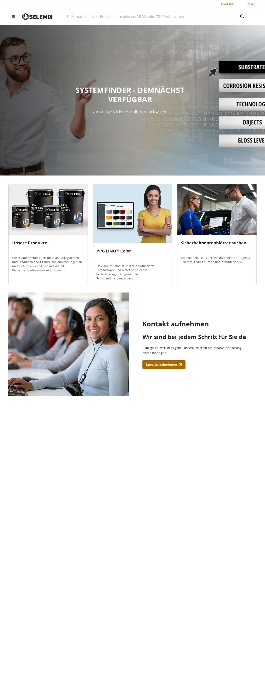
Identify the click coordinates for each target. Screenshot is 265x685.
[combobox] (155, 16)
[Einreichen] (242, 16)
